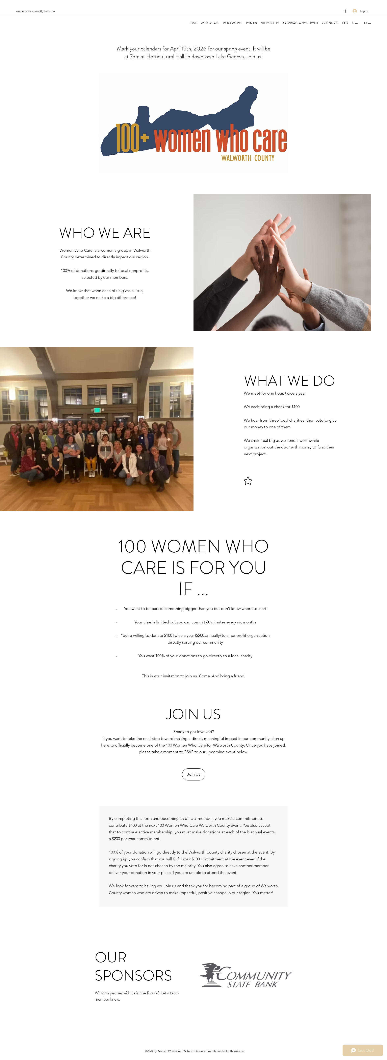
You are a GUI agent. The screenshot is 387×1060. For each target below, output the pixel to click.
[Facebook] (345, 11)
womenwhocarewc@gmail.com (35, 11)
